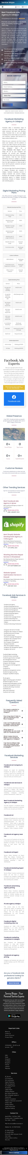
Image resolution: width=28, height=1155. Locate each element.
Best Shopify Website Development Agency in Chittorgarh (13, 536)
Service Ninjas (8, 2)
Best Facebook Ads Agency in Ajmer (11, 502)
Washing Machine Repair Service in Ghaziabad (13, 555)
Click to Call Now (14, 1152)
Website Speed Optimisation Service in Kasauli (12, 574)
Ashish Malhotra (13, 510)
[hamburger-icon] (24, 2)
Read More (6, 508)
